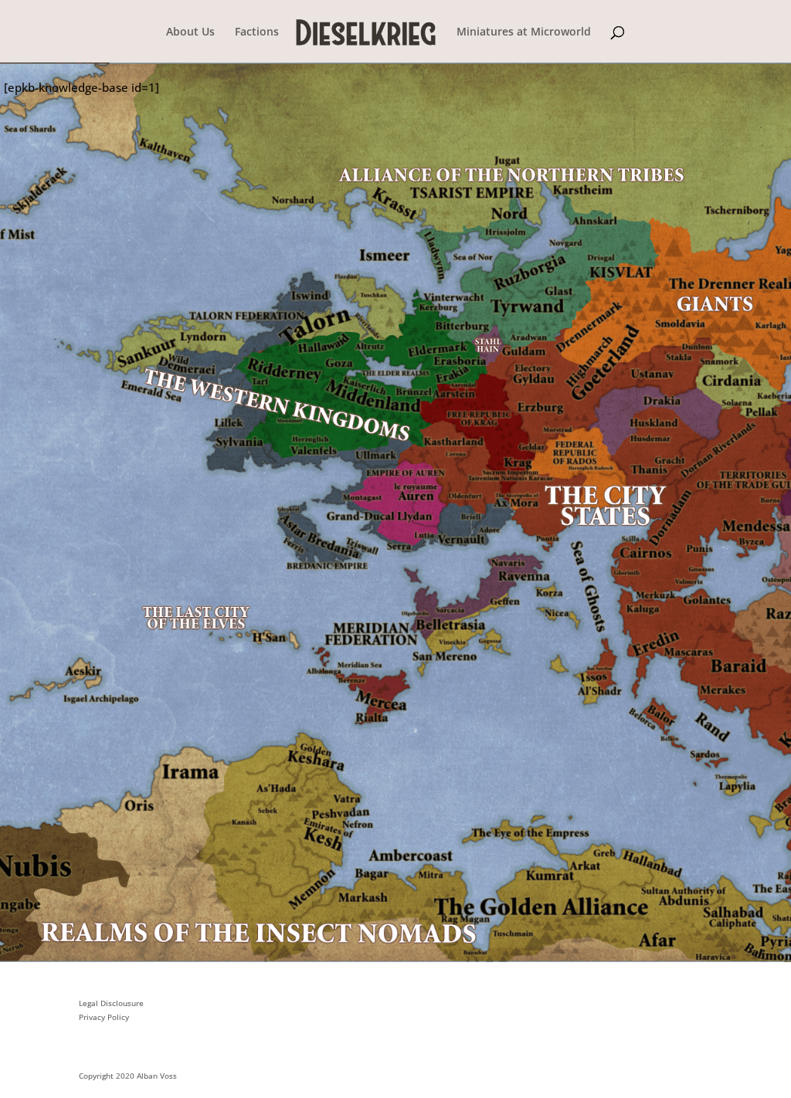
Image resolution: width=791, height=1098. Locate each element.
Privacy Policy (104, 1017)
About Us (190, 32)
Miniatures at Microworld (524, 32)
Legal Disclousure (111, 1003)
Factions (257, 32)
